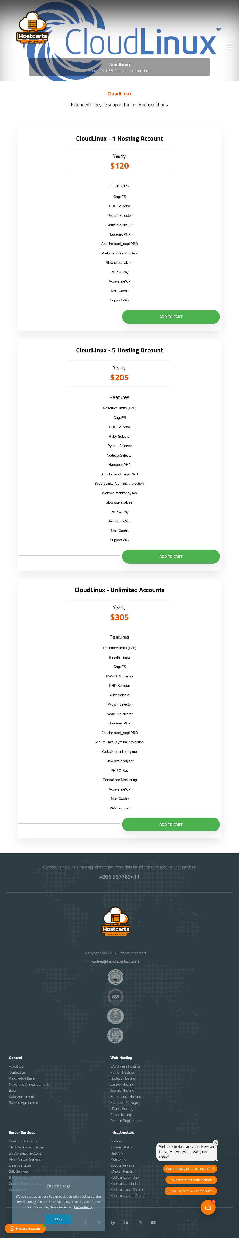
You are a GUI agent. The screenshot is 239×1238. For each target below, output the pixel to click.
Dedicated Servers (23, 1141)
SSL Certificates (120, 70)
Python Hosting (122, 1072)
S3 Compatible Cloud (25, 1153)
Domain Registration (125, 1121)
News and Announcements (29, 1084)
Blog (12, 1090)
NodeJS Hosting (122, 1078)
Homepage (97, 70)
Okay (58, 1219)
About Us (16, 1066)
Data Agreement (21, 1096)
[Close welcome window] (215, 1142)
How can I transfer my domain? (191, 1179)
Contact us (17, 1072)
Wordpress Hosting (125, 1066)
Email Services (20, 1165)
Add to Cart (171, 317)
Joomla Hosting (122, 1090)
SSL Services (19, 1171)
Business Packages (125, 1103)
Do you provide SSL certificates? (190, 1191)
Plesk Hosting (120, 1115)
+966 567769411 (119, 876)
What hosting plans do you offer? (190, 1168)
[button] (25, 1228)
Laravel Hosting (122, 1084)
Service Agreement (23, 1103)
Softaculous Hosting (125, 1096)
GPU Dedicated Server (26, 1147)
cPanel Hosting (122, 1109)
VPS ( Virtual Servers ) (25, 1159)
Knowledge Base (22, 1078)
